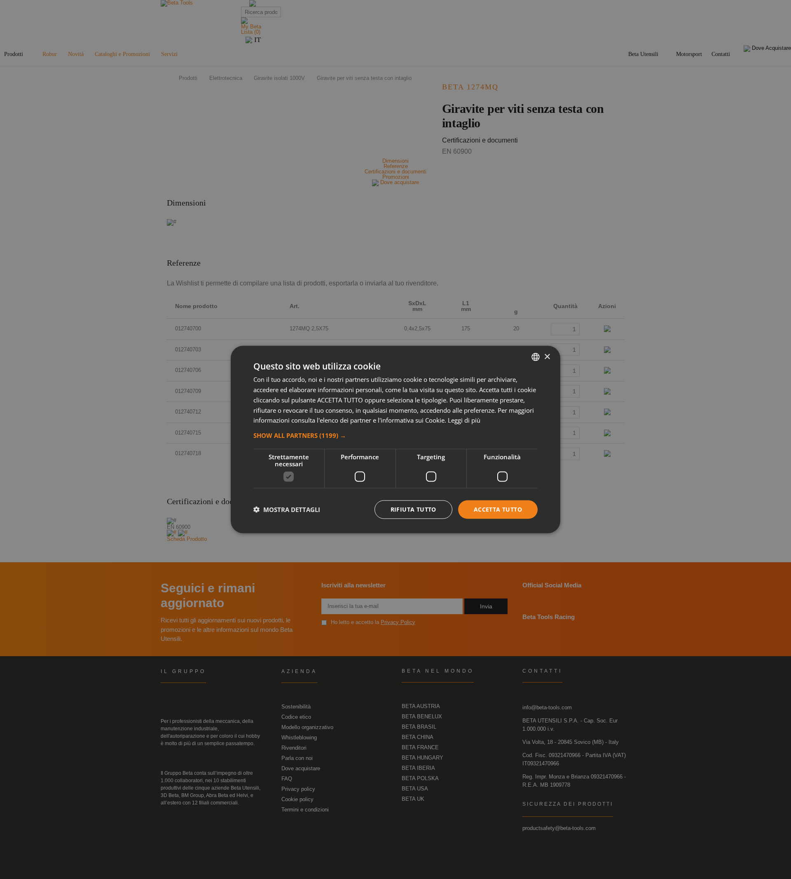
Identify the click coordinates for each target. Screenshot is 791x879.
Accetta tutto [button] (498, 509)
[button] (395, 435)
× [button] (547, 356)
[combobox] (535, 357)
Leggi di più (464, 420)
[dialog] (395, 439)
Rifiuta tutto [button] (413, 509)
